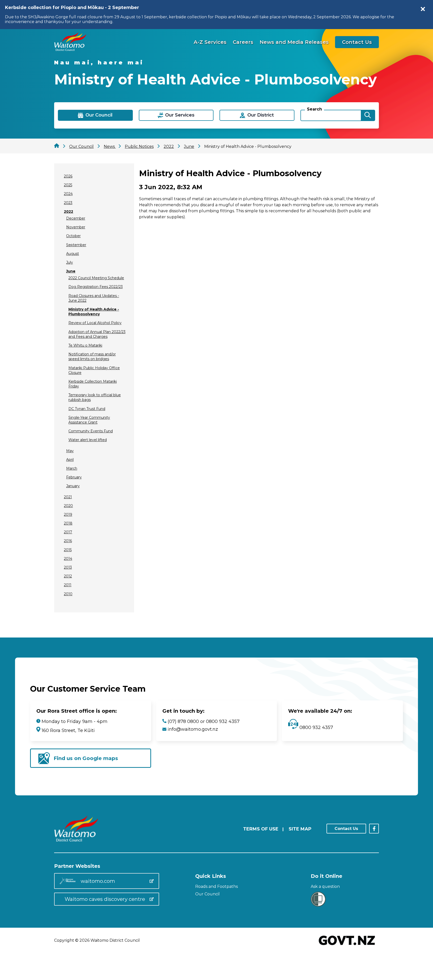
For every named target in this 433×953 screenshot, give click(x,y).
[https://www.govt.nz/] (347, 945)
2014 (68, 558)
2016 (68, 541)
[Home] (70, 49)
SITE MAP (300, 829)
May (70, 451)
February (74, 477)
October (73, 236)
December (75, 218)
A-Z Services (210, 42)
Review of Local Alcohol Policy (95, 323)
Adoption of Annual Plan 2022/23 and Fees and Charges (97, 334)
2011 (67, 585)
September (76, 245)
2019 (68, 514)
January (73, 486)
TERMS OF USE (260, 829)
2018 (68, 523)
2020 (68, 505)
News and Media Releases (294, 42)
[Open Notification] (423, 9)
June (70, 271)
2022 (68, 211)
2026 (68, 176)
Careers (243, 42)
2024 (68, 193)
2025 (68, 185)
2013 (68, 567)
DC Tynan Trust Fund (86, 408)
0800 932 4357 (315, 727)
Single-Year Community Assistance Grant (89, 420)
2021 (68, 497)
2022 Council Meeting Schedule (96, 278)
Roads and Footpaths (216, 886)
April (70, 459)
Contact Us (357, 42)
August (72, 253)
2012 (68, 576)
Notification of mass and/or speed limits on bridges (92, 356)
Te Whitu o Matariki (85, 345)
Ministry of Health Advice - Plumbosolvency (93, 311)
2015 (68, 550)
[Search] (368, 115)
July (69, 262)
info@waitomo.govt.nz (193, 729)
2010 (68, 594)
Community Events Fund (90, 431)
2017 (68, 532)
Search (314, 109)
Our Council (207, 894)
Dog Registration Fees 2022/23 (95, 286)
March (71, 468)
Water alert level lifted (87, 440)
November (75, 227)
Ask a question (325, 886)
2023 (68, 202)
